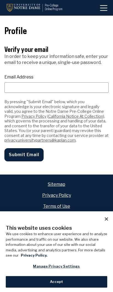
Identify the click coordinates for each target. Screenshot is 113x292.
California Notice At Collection (75, 116)
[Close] (106, 219)
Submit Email (24, 154)
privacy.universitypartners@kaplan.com (40, 140)
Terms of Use (56, 206)
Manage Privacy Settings (56, 266)
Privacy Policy (33, 116)
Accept (56, 281)
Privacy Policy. (34, 255)
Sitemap (56, 184)
